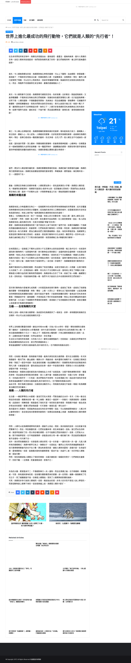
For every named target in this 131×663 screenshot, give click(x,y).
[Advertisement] (109, 60)
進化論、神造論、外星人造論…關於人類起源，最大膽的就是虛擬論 (108, 189)
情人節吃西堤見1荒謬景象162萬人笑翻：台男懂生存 (74, 601)
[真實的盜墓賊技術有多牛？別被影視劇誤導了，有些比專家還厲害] (100, 265)
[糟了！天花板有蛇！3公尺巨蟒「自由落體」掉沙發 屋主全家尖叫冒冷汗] (100, 278)
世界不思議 (17, 20)
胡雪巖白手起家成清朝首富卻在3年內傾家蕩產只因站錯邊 (48, 601)
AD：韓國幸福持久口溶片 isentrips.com (86, 6)
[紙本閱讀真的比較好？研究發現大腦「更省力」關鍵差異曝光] (21, 586)
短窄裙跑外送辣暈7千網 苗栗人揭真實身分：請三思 (115, 301)
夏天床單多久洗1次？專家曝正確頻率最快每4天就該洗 (74, 632)
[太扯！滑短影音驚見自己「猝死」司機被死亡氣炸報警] (21, 555)
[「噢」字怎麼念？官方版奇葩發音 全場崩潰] (100, 240)
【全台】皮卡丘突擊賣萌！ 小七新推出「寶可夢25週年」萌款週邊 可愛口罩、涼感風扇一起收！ (115, 227)
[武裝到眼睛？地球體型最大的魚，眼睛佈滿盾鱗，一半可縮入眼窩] (100, 253)
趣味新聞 (40, 20)
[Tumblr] (26, 51)
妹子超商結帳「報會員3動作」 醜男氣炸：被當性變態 (115, 288)
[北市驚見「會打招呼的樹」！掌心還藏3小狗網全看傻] (75, 555)
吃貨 (25, 20)
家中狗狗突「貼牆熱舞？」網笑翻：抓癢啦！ (20, 632)
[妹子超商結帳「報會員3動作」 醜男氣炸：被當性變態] (100, 291)
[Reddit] (35, 51)
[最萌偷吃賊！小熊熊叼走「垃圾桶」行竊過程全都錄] (48, 617)
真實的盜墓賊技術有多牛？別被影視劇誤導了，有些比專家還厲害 (115, 263)
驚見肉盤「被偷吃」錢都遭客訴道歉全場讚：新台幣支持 (47, 545)
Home (9, 20)
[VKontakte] (40, 51)
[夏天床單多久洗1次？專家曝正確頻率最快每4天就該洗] (75, 617)
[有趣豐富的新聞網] (21, 10)
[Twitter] (16, 51)
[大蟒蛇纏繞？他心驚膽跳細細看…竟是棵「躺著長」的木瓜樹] (100, 202)
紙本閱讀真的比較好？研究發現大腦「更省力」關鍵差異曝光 (20, 601)
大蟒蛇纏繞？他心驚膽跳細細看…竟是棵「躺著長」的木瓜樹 (115, 199)
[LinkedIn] (21, 51)
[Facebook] (11, 51)
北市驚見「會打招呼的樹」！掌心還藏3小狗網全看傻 (74, 569)
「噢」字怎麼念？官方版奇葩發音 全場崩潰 (115, 237)
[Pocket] (50, 51)
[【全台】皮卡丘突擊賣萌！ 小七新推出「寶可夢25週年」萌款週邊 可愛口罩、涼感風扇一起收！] (100, 227)
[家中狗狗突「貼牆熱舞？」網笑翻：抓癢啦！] (21, 617)
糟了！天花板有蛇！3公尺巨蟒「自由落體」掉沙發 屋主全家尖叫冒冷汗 (115, 277)
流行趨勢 (31, 20)
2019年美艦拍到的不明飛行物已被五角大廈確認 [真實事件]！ (115, 212)
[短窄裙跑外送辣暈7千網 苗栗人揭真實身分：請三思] (100, 303)
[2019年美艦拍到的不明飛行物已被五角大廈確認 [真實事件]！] (100, 214)
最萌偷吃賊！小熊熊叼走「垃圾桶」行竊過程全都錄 (47, 632)
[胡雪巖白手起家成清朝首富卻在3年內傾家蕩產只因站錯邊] (48, 586)
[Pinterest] (30, 51)
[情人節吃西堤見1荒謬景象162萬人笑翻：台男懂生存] (75, 586)
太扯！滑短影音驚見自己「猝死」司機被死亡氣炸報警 (20, 569)
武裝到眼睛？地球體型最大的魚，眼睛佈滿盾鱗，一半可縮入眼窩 (115, 250)
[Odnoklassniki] (45, 51)
